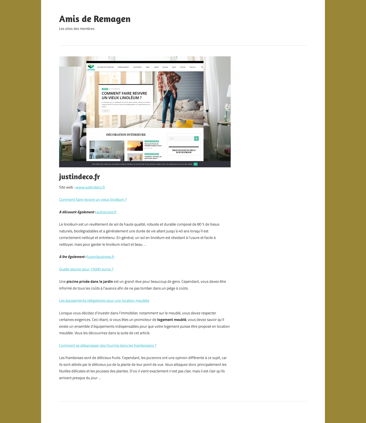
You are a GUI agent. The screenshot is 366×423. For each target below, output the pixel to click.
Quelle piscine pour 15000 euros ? (86, 269)
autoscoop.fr (106, 212)
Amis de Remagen (95, 18)
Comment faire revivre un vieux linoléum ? (93, 199)
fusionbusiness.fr (100, 256)
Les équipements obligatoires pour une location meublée (104, 300)
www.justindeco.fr (90, 187)
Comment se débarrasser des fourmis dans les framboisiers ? (107, 345)
